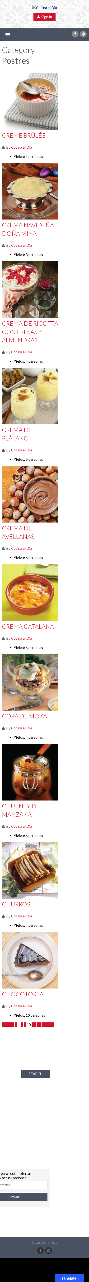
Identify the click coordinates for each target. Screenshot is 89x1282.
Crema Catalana (28, 626)
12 (39, 1024)
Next (46, 1024)
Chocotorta (22, 994)
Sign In (46, 17)
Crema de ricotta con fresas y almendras (30, 332)
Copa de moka (24, 716)
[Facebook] (75, 34)
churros (16, 904)
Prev (9, 1024)
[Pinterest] (83, 34)
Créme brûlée (24, 135)
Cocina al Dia (21, 147)
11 (34, 1024)
